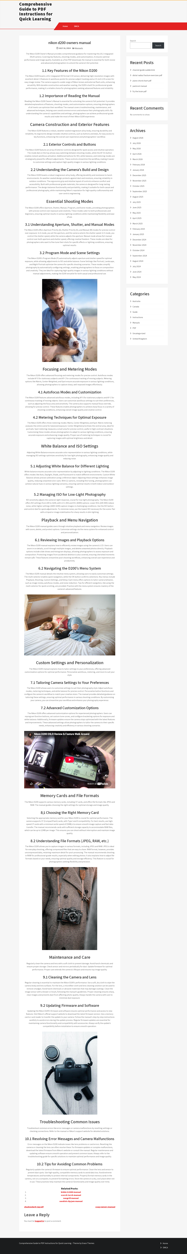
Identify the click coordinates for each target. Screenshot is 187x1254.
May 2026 (137, 148)
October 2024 (138, 250)
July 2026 (137, 143)
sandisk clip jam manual (71, 1201)
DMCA (76, 26)
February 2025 (139, 229)
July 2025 (137, 202)
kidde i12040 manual (71, 1192)
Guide (135, 312)
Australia (136, 301)
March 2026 (138, 159)
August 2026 (138, 137)
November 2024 (139, 245)
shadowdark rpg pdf (34, 1207)
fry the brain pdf (139, 91)
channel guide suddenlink (144, 70)
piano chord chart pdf (142, 80)
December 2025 (139, 175)
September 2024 (140, 255)
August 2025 (138, 196)
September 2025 (140, 191)
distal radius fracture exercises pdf (147, 75)
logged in (39, 1221)
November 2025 (139, 180)
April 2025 (137, 218)
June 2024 (137, 271)
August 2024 (138, 261)
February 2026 (139, 164)
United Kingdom (140, 338)
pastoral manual (140, 86)
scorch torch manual (71, 1195)
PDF (134, 328)
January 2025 (138, 234)
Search (133, 40)
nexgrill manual (71, 1198)
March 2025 (138, 223)
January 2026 (138, 170)
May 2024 (137, 277)
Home (65, 26)
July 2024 (137, 266)
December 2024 (139, 239)
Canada (136, 306)
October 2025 (138, 186)
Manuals (79, 48)
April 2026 (137, 154)
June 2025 (137, 207)
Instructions (138, 317)
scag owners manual (105, 1207)
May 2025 (137, 213)
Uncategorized (139, 333)
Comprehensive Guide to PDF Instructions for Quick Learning (36, 11)
